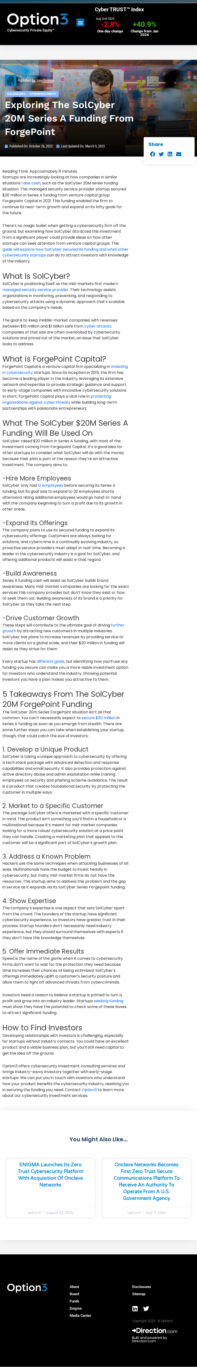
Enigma (76, 1308)
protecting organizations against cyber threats (56, 399)
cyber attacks (97, 326)
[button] (80, 22)
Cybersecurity (43, 93)
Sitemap (138, 1294)
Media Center (80, 1315)
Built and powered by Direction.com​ (149, 1339)
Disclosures (141, 1287)
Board (74, 1294)
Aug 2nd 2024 (105, 18)
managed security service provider (35, 289)
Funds (74, 1301)
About (74, 1287)
